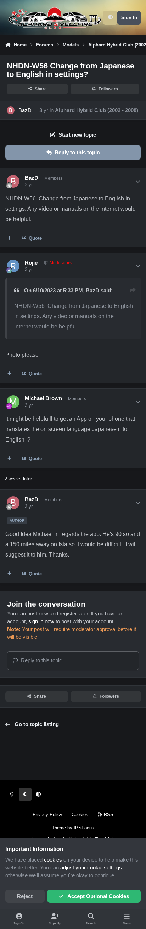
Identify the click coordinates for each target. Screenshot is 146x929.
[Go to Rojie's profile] (13, 266)
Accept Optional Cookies (98, 896)
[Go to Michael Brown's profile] (13, 401)
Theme (59, 827)
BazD (25, 110)
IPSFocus (84, 827)
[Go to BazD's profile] (11, 110)
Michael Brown (43, 398)
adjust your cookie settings (91, 867)
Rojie (31, 263)
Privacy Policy (47, 814)
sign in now (41, 621)
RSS (107, 814)
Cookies (80, 814)
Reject (25, 896)
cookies (53, 860)
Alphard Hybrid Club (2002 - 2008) (96, 110)
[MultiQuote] (10, 238)
